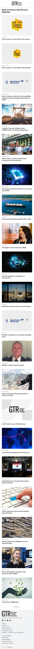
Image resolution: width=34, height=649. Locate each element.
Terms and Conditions (7, 635)
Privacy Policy (5, 637)
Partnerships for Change (7, 630)
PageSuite (10, 647)
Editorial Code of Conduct (7, 643)
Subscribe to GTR (6, 627)
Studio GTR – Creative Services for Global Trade (12, 632)
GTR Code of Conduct (7, 641)
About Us (4, 623)
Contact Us (4, 625)
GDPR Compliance (6, 639)
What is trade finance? (7, 628)
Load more (16, 606)
